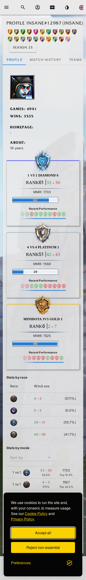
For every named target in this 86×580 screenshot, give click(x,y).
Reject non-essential (43, 547)
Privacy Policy (22, 519)
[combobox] (31, 455)
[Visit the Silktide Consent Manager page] (69, 562)
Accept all (43, 532)
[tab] (14, 59)
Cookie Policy (36, 513)
